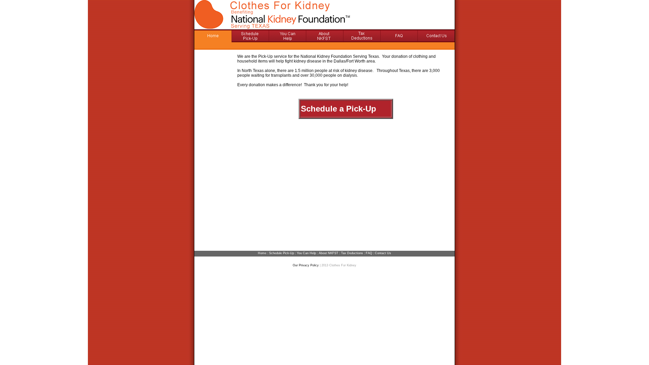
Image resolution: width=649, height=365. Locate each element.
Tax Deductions (352, 253)
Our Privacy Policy (306, 265)
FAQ (369, 253)
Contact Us (383, 253)
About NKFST (328, 253)
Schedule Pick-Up (281, 253)
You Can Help (307, 253)
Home (262, 253)
